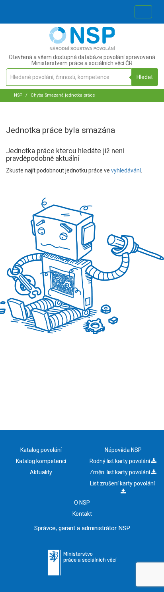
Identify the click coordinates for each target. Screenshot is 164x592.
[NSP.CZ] (82, 48)
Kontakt (82, 514)
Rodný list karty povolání (120, 461)
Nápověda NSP (123, 450)
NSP (18, 95)
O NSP (82, 502)
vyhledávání (126, 170)
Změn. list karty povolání (120, 472)
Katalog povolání (41, 450)
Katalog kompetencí (41, 461)
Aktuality (41, 472)
